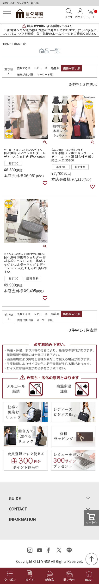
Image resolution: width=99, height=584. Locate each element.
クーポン (10, 579)
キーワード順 (45, 74)
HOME (7, 44)
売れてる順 (23, 68)
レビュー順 (40, 68)
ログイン (80, 17)
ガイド (29, 579)
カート (92, 14)
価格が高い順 (25, 74)
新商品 (49, 579)
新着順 (55, 68)
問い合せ (69, 579)
